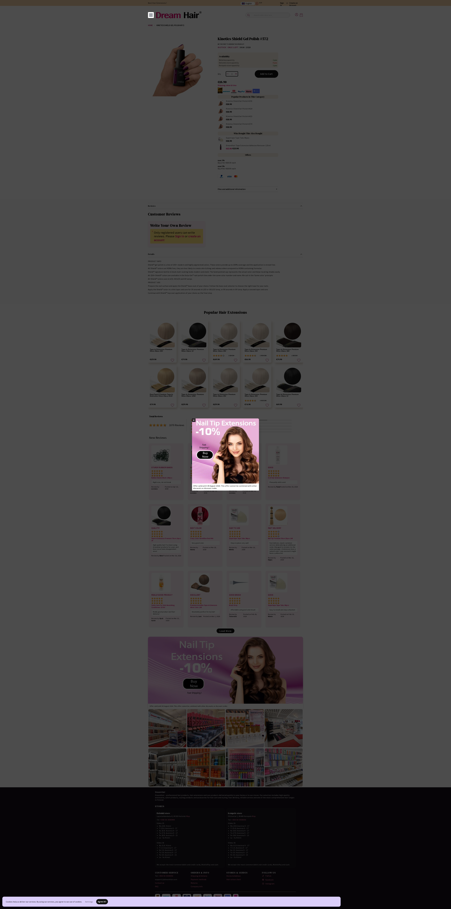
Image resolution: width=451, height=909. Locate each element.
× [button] (194, 420)
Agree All (102, 901)
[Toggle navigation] (151, 15)
